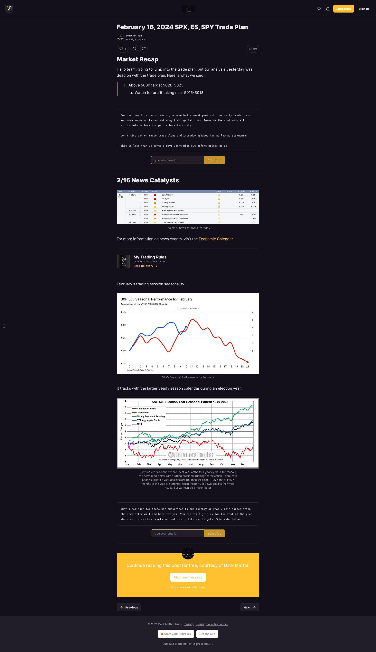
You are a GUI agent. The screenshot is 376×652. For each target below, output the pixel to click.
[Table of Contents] (4, 326)
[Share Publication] (328, 9)
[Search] (319, 9)
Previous (131, 607)
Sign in (364, 9)
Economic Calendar (216, 239)
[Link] (111, 59)
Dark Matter (134, 35)
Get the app (207, 634)
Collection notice (217, 624)
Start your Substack (177, 634)
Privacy (189, 624)
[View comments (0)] (134, 49)
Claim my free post (188, 577)
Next (247, 607)
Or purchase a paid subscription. (188, 587)
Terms (200, 624)
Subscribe (343, 9)
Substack (168, 644)
